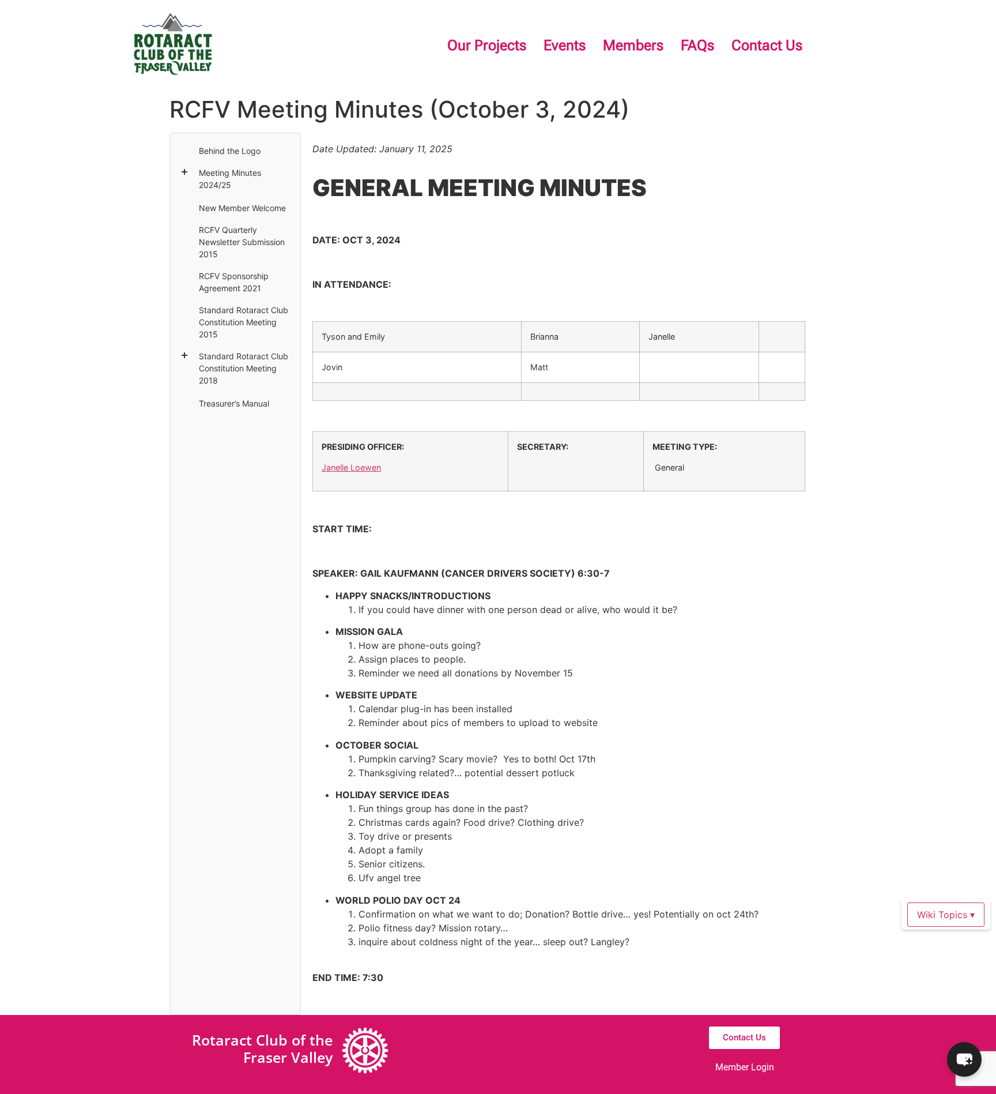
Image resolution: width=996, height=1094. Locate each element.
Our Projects (486, 45)
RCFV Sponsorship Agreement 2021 (234, 282)
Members (633, 45)
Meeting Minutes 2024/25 (230, 179)
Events (565, 45)
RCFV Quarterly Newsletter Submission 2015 (242, 242)
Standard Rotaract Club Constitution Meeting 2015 (243, 322)
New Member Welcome (242, 208)
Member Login (744, 1067)
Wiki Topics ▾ (946, 914)
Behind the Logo (230, 151)
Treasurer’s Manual (234, 403)
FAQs (697, 45)
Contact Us (766, 45)
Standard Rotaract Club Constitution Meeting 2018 (243, 368)
